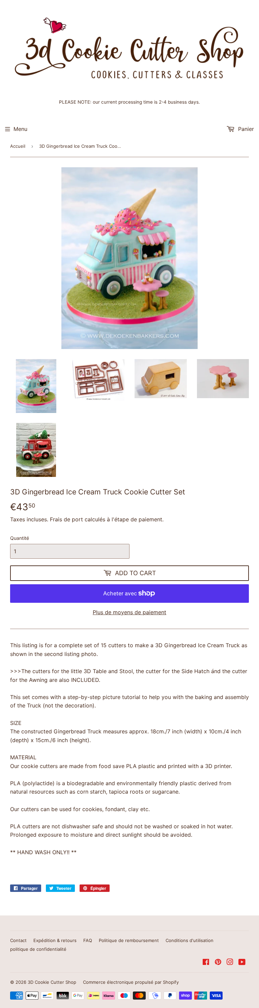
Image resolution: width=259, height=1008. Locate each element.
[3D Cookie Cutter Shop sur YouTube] (242, 962)
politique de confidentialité (38, 949)
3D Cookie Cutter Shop (52, 982)
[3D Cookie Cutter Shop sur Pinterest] (218, 962)
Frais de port (66, 519)
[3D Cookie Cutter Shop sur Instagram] (230, 962)
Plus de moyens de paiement (129, 612)
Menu (20, 129)
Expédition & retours (55, 940)
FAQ (87, 940)
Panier (245, 129)
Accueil (17, 146)
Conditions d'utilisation (189, 940)
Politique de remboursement (129, 940)
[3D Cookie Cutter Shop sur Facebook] (205, 962)
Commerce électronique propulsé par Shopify (131, 982)
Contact (18, 940)
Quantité (19, 538)
